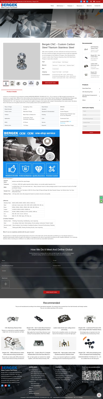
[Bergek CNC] (101, 198)
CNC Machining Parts (87, 91)
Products (70, 5)
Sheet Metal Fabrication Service (38, 373)
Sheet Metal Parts (86, 88)
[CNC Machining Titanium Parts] (13, 318)
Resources (79, 5)
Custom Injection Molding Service (39, 379)
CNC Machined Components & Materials (89, 96)
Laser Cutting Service (36, 377)
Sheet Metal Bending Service (38, 375)
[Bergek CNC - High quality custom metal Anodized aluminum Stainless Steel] (64, 343)
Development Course (34, 393)
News (30, 389)
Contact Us (97, 5)
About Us (89, 5)
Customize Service (33, 369)
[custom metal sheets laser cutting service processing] (64, 318)
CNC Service (60, 5)
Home (52, 5)
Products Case (32, 381)
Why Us (31, 387)
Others (84, 100)
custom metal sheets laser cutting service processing (95, 65)
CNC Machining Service (36, 371)
